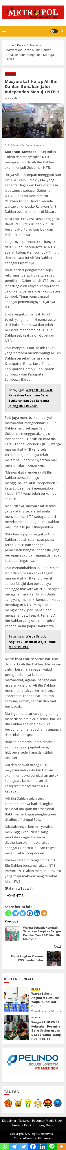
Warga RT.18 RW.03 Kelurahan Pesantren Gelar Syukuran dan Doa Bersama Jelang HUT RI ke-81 (46, 1030)
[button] (4, 31)
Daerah (10, 73)
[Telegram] (15, 913)
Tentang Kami (21, 1125)
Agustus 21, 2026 (44, 1010)
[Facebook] (30, 913)
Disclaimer (9, 1121)
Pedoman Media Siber (47, 1121)
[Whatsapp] (8, 913)
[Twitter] (22, 913)
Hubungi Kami (43, 1125)
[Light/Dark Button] (54, 31)
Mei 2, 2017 (14, 97)
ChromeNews (23, 1138)
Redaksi (24, 1121)
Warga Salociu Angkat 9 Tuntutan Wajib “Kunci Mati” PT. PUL (45, 1000)
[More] (44, 913)
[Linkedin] (37, 913)
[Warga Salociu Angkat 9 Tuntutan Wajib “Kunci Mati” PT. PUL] (16, 999)
